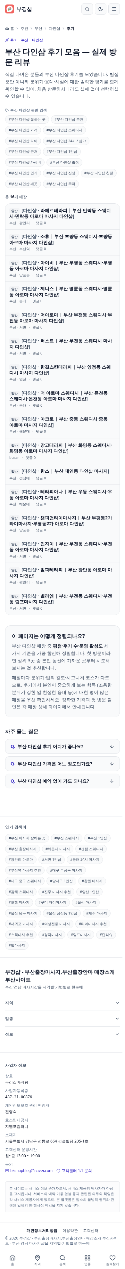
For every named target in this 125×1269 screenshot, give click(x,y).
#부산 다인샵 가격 (23, 129)
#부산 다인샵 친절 (98, 172)
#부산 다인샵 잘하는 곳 (27, 119)
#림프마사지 (81, 934)
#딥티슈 (106, 934)
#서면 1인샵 (51, 859)
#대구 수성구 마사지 (66, 870)
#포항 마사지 (19, 902)
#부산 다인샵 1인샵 (61, 151)
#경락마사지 (52, 934)
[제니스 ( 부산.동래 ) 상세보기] (62, 294)
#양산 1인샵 (89, 891)
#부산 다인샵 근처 (23, 151)
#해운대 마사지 (58, 848)
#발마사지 (17, 945)
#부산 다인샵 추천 (68, 119)
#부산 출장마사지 (23, 848)
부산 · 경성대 (19, 478)
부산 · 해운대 (19, 431)
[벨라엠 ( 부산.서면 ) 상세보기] (62, 602)
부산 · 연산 (17, 379)
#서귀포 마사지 (21, 923)
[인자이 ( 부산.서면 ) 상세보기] (62, 550)
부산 (38, 28)
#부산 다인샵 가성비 (25, 162)
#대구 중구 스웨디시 (25, 880)
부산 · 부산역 (19, 248)
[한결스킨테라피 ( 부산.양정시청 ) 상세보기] (62, 373)
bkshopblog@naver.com (31, 1170)
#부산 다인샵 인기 (23, 172)
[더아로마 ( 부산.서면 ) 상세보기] (62, 321)
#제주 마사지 (96, 913)
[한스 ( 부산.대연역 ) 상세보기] (62, 474)
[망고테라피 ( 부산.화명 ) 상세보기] (62, 451)
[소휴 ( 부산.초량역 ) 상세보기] (62, 242)
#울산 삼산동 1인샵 (61, 913)
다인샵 (54, 28)
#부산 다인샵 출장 (64, 162)
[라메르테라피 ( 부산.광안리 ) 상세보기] (62, 216)
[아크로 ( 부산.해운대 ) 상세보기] (62, 425)
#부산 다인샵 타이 (23, 140)
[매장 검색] (87, 9)
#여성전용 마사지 (56, 923)
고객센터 (89, 1230)
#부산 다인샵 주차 (60, 183)
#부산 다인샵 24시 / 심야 (66, 140)
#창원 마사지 (92, 880)
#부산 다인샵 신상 (60, 172)
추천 (24, 28)
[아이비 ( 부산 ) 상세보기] (62, 268)
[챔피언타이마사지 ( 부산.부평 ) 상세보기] (62, 524)
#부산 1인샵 (97, 837)
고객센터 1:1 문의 (77, 1170)
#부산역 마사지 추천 (25, 870)
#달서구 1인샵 (61, 880)
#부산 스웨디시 (66, 837)
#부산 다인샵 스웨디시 (64, 129)
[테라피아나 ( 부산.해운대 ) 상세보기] (62, 497)
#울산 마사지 (85, 902)
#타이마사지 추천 (93, 923)
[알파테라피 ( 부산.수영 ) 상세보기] (62, 576)
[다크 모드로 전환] (100, 9)
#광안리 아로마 (21, 859)
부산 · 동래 (17, 300)
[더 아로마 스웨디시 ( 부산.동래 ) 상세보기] (62, 399)
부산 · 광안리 (19, 222)
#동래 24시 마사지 (84, 859)
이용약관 (69, 1230)
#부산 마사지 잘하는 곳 (27, 837)
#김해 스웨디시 (21, 891)
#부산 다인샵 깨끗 (23, 183)
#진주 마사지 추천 (56, 891)
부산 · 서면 (17, 327)
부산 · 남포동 (19, 275)
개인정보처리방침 (40, 1230)
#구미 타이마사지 (52, 902)
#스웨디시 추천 (21, 934)
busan (14, 457)
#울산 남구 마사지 (23, 913)
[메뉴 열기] (114, 9)
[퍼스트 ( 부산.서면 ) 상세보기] (62, 347)
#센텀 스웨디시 (91, 848)
